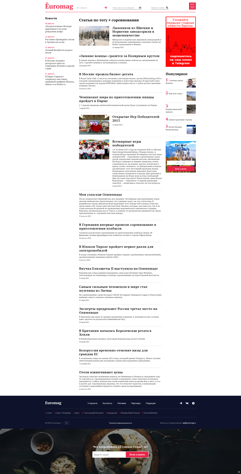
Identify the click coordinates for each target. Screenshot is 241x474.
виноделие (111, 413)
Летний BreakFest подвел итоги (58, 51)
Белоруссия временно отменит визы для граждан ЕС (113, 352)
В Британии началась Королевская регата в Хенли (115, 332)
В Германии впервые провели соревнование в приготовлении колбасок (117, 226)
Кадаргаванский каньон (174, 110)
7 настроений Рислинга (93, 413)
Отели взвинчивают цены (101, 372)
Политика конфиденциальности (120, 423)
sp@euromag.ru (189, 423)
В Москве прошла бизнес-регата (106, 74)
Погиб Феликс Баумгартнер (174, 128)
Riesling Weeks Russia (130, 413)
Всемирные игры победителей (126, 143)
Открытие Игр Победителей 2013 (135, 118)
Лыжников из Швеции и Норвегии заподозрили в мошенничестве (133, 31)
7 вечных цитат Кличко (174, 81)
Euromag (59, 6)
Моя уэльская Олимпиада (100, 194)
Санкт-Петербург (62, 413)
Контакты (107, 403)
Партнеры (136, 403)
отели (48, 413)
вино (76, 413)
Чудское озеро (175, 93)
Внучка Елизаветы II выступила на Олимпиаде (118, 268)
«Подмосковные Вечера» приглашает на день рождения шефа (58, 29)
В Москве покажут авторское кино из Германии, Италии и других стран (60, 64)
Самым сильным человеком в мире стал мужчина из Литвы (113, 289)
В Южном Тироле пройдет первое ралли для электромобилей (116, 248)
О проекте (92, 403)
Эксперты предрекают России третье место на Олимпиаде (118, 310)
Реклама (121, 403)
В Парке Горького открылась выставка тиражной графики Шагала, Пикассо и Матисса (59, 80)
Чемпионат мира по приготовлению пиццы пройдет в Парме (116, 99)
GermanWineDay (150, 413)
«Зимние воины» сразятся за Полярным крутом (119, 56)
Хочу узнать (181, 169)
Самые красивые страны (180, 119)
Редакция (151, 403)
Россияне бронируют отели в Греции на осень (59, 40)
